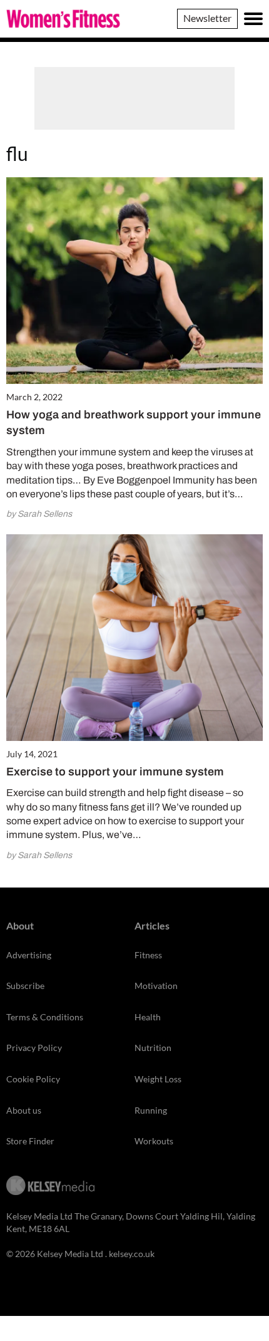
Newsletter (207, 18)
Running (150, 1110)
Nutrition (152, 1047)
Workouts (153, 1141)
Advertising (28, 955)
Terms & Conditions (44, 1017)
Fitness (148, 955)
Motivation (156, 985)
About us (23, 1110)
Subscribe (25, 985)
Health (147, 1017)
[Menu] (253, 18)
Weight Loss (157, 1079)
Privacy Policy (34, 1047)
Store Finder (30, 1141)
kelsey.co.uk (132, 1253)
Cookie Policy (33, 1079)
